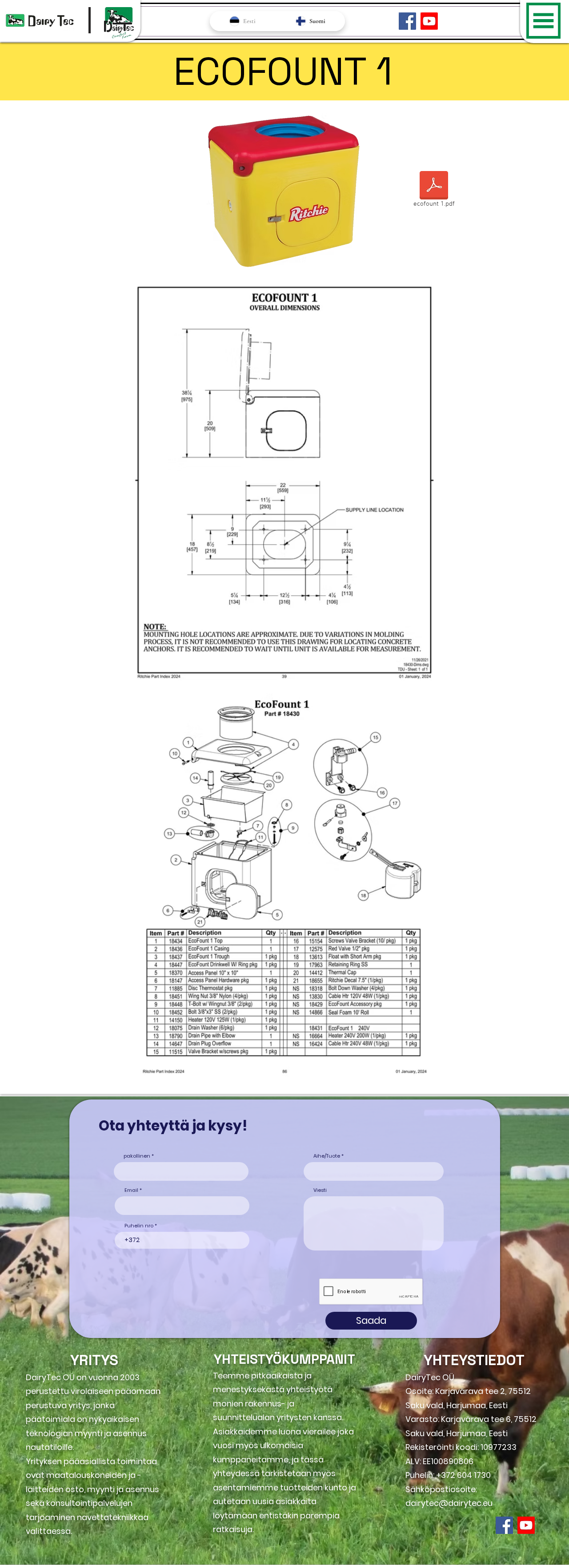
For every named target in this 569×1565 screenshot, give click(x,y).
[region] (544, 65)
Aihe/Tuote (326, 1156)
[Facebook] (407, 21)
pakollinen (137, 1156)
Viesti (320, 1190)
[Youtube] (429, 21)
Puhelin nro (138, 1225)
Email (131, 1190)
